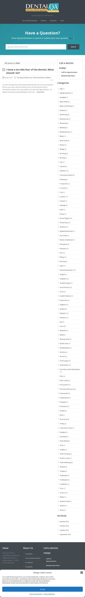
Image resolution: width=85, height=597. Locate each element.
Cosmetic (63, 188)
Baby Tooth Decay (66, 106)
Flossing (62, 261)
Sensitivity (63, 437)
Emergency (63, 244)
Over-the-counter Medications (70, 369)
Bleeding (63, 128)
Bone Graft (63, 140)
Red (61, 415)
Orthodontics (64, 365)
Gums (62, 292)
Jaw (61, 322)
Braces (62, 145)
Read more (40, 92)
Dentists (43, 21)
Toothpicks (63, 484)
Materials (63, 330)
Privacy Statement (49, 594)
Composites (64, 184)
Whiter (62, 497)
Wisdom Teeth (65, 501)
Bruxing (62, 158)
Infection (63, 318)
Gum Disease (64, 287)
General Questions (38, 78)
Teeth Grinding (65, 454)
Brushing (63, 153)
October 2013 (64, 526)
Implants (63, 313)
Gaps (62, 266)
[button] (82, 572)
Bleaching (63, 123)
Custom (62, 201)
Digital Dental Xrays (66, 231)
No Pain (62, 356)
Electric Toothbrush (66, 240)
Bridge (62, 149)
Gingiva (62, 274)
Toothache (63, 475)
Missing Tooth (64, 339)
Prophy (62, 411)
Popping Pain (64, 398)
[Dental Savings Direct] (42, 8)
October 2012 (64, 530)
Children (63, 171)
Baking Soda (64, 119)
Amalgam (63, 97)
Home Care (63, 300)
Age (61, 89)
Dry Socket (63, 235)
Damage (63, 205)
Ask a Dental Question (29, 21)
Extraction (63, 248)
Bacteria (62, 110)
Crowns (62, 197)
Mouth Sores (64, 343)
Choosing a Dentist (23, 78)
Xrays (62, 510)
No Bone (63, 352)
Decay (62, 214)
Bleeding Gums (65, 132)
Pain (61, 376)
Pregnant (63, 402)
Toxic (61, 488)
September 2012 (65, 534)
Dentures (63, 227)
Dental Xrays (64, 223)
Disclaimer (53, 21)
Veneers (63, 493)
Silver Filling (64, 441)
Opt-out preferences (35, 594)
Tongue (62, 471)
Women (62, 506)
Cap (61, 162)
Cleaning (63, 179)
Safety (62, 424)
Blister (62, 136)
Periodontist (64, 393)
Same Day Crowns (66, 428)
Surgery (62, 450)
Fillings (62, 257)
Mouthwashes (65, 348)
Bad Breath (63, 115)
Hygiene (62, 305)
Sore (61, 445)
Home (62, 21)
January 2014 (64, 521)
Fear (30, 78)
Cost (61, 192)
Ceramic (62, 166)
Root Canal (63, 419)
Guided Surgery (65, 283)
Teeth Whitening (65, 462)
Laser (62, 326)
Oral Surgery (64, 361)
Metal (62, 335)
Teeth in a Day (65, 458)
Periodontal (64, 385)
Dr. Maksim (29, 562)
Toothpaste (64, 480)
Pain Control (64, 380)
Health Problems (65, 296)
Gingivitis (63, 279)
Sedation (48, 78)
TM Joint (62, 467)
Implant (62, 309)
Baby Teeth (64, 102)
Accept (42, 589)
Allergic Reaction (65, 93)
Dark (61, 210)
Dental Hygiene (65, 218)
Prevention (63, 406)
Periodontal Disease (67, 389)
